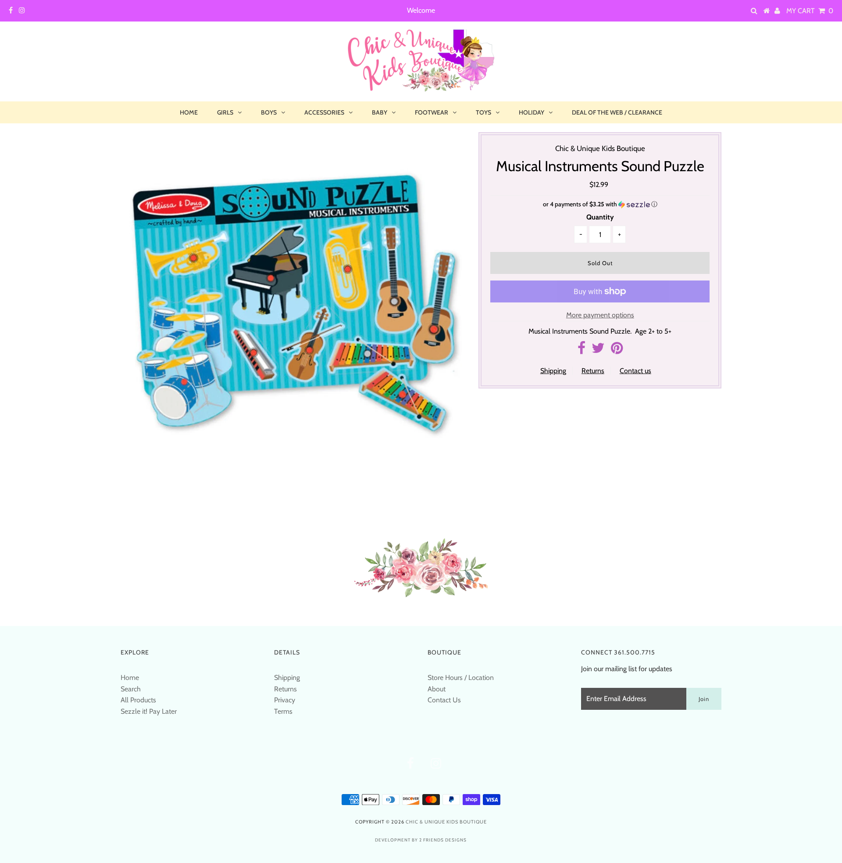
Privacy (284, 700)
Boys (269, 112)
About (437, 689)
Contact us (635, 371)
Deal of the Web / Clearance (617, 112)
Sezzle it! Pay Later (149, 711)
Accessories (324, 112)
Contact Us (444, 700)
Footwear (431, 112)
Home (189, 112)
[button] (600, 204)
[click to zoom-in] (448, 146)
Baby (379, 112)
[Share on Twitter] (598, 350)
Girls (225, 112)
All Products (138, 700)
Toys (483, 112)
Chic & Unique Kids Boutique (446, 822)
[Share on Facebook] (581, 350)
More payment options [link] (600, 315)
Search (131, 689)
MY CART (809, 11)
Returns (593, 371)
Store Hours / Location (461, 677)
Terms (283, 711)
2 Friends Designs (443, 840)
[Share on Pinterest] (617, 350)
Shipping (553, 371)
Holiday (531, 112)
